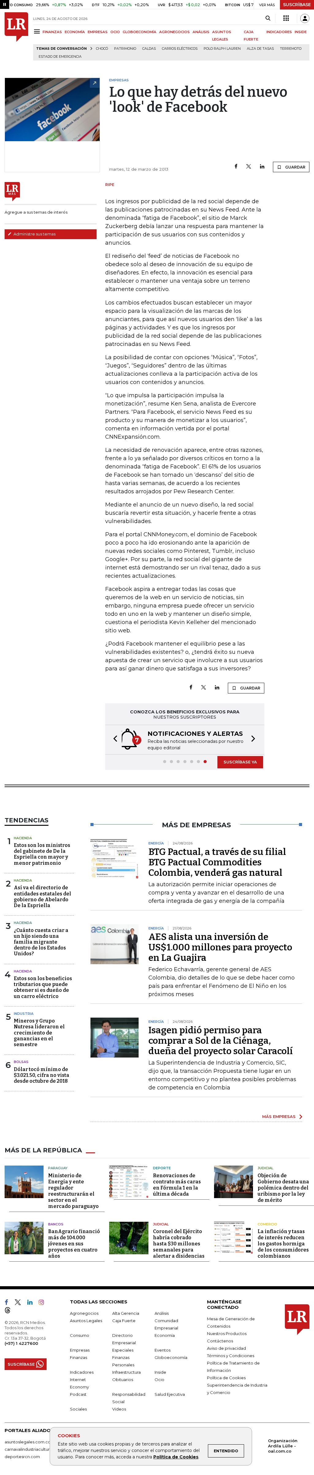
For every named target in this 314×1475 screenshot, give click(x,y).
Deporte (162, 1168)
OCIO (115, 32)
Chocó (102, 49)
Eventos (162, 1350)
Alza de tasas (260, 49)
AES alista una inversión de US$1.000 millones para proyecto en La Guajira (220, 947)
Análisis (162, 1313)
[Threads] (10, 1311)
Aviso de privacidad (226, 1348)
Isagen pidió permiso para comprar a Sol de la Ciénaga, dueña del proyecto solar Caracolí (220, 1041)
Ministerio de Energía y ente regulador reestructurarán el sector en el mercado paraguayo (73, 1191)
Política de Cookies (175, 1457)
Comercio (267, 1224)
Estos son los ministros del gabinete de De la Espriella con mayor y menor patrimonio (42, 854)
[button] (113, 739)
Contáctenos (220, 1340)
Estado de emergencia (60, 57)
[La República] (16, 36)
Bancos (55, 1224)
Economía (165, 1335)
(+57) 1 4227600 (21, 1343)
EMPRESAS (98, 32)
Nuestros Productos (227, 1333)
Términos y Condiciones (230, 1355)
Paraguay (57, 1168)
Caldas (149, 49)
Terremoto (290, 49)
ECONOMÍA (75, 32)
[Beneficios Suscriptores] (286, 18)
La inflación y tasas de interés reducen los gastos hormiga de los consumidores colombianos (283, 1244)
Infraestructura (126, 1372)
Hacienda (23, 838)
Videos (119, 1409)
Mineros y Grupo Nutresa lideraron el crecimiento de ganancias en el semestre (39, 1032)
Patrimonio (125, 49)
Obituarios (122, 1379)
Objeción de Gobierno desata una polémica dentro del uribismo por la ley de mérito (283, 1188)
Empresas (80, 1350)
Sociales (78, 1409)
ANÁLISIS (201, 32)
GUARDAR (294, 167)
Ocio (159, 1379)
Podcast (78, 1394)
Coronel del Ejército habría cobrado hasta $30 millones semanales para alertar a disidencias (179, 1244)
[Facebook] (236, 167)
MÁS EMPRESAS (279, 1116)
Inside (160, 1372)
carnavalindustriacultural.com (34, 1449)
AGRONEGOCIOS (174, 32)
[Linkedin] (262, 167)
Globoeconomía (171, 1357)
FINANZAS (52, 32)
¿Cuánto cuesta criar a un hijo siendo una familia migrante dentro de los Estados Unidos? (41, 942)
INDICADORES (279, 32)
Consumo (79, 1335)
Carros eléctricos (179, 49)
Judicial (265, 1168)
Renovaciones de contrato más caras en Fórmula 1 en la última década (177, 1185)
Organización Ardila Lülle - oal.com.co (282, 1446)
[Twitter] (248, 167)
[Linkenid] (32, 1303)
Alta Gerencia (125, 1313)
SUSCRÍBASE (297, 4)
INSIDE (301, 32)
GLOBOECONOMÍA (139, 32)
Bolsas (21, 1062)
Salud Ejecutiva (170, 1394)
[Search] (268, 18)
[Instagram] (44, 1303)
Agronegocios (84, 1313)
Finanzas (78, 1357)
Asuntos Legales (86, 1320)
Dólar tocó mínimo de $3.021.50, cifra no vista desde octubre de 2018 (41, 1075)
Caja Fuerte (124, 1320)
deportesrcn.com (22, 1456)
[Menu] (38, 31)
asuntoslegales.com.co (28, 1441)
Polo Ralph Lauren (222, 49)
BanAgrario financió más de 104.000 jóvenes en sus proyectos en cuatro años (74, 1244)
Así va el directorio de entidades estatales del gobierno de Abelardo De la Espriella (42, 896)
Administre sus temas (34, 233)
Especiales (122, 1350)
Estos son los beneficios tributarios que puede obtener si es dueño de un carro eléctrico (43, 987)
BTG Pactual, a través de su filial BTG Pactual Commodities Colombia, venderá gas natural (217, 862)
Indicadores (82, 1372)
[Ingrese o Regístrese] (304, 18)
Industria (23, 1013)
